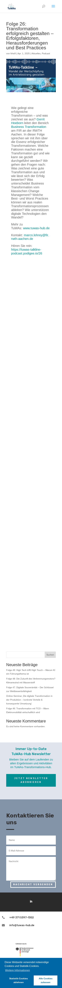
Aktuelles (36, 53)
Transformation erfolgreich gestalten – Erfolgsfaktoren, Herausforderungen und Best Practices (30, 38)
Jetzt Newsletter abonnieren (31, 780)
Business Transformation (28, 126)
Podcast (46, 53)
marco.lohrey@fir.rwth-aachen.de (30, 237)
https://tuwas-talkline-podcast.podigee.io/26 (26, 251)
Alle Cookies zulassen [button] (45, 980)
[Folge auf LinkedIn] (31, 901)
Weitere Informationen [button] (17, 970)
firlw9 (13, 53)
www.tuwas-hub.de (36, 228)
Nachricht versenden (33, 884)
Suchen (50, 654)
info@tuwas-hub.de (21, 925)
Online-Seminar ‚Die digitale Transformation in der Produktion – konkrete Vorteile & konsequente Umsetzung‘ (29, 700)
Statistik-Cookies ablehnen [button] (18, 980)
